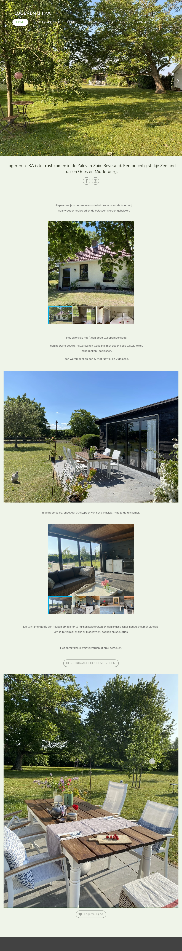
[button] (130, 224)
